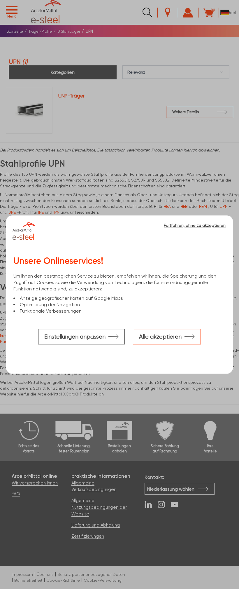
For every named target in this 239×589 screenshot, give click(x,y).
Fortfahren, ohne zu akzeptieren (195, 225)
